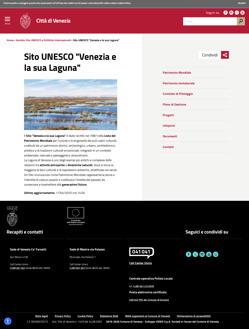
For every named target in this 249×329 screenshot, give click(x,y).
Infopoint (169, 125)
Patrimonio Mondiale (177, 72)
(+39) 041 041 (17, 268)
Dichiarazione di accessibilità (194, 316)
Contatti (168, 147)
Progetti (168, 115)
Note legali (41, 316)
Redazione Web (109, 316)
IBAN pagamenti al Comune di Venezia (147, 316)
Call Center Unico (140, 263)
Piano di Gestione (174, 104)
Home (10, 40)
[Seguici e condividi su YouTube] (209, 254)
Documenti (170, 136)
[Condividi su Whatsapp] (215, 254)
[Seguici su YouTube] (242, 12)
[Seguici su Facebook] (225, 12)
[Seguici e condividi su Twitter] (195, 254)
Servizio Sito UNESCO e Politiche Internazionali (43, 40)
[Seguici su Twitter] (237, 12)
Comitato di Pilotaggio (178, 93)
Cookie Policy (124, 3)
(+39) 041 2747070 (143, 286)
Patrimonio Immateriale (179, 83)
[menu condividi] (225, 55)
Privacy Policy (63, 316)
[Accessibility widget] (8, 321)
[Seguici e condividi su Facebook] (188, 254)
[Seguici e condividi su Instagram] (202, 254)
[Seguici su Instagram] (231, 12)
